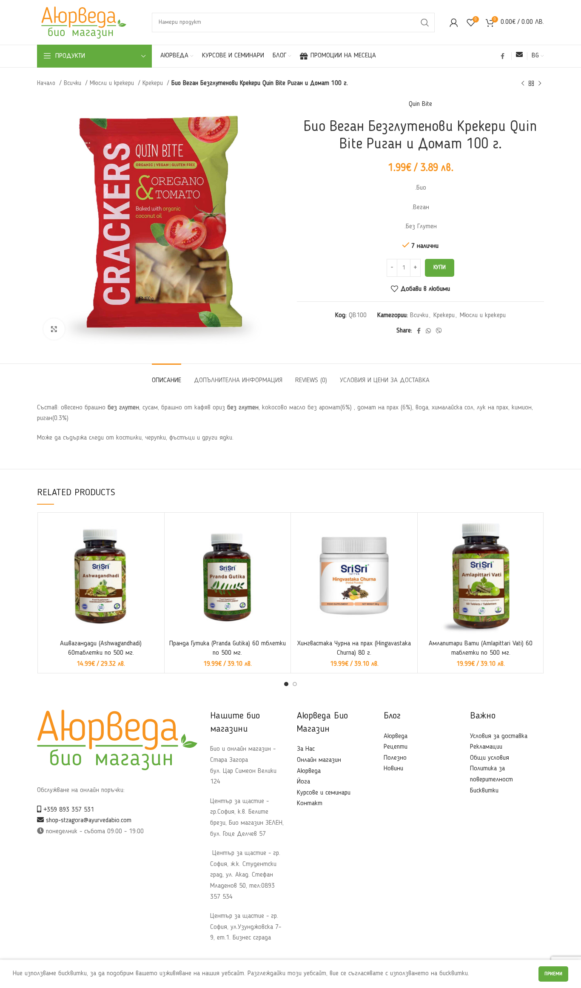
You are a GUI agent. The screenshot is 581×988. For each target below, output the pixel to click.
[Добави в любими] (153, 549)
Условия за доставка (498, 736)
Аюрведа (309, 771)
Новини (393, 768)
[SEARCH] (425, 22)
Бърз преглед (153, 530)
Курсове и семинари (323, 792)
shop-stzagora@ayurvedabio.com (87, 820)
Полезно (395, 758)
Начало (47, 83)
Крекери (153, 83)
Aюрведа (395, 736)
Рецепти (395, 747)
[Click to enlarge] (54, 329)
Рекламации (486, 747)
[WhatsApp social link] (428, 330)
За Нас (306, 749)
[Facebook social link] (502, 56)
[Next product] (539, 83)
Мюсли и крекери (113, 83)
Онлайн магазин (319, 760)
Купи (439, 267)
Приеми (553, 974)
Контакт (309, 803)
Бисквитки (484, 790)
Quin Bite (420, 104)
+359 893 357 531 (67, 809)
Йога (303, 781)
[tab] (166, 376)
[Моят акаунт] (453, 22)
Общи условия (489, 758)
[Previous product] (522, 83)
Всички (73, 83)
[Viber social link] (438, 330)
